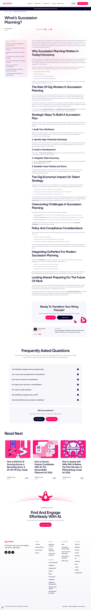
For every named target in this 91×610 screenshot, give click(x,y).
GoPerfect (41, 259)
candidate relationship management (66, 109)
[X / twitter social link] (12, 552)
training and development (46, 153)
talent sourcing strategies (45, 161)
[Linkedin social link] (6, 552)
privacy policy (35, 200)
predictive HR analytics (74, 291)
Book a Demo (83, 3)
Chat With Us (39, 419)
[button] (30, 3)
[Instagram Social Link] (9, 552)
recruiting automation (48, 109)
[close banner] (85, 9)
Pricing (53, 3)
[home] (13, 4)
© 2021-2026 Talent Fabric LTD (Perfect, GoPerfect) (16, 606)
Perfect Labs (60, 3)
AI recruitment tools (39, 163)
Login (73, 3)
